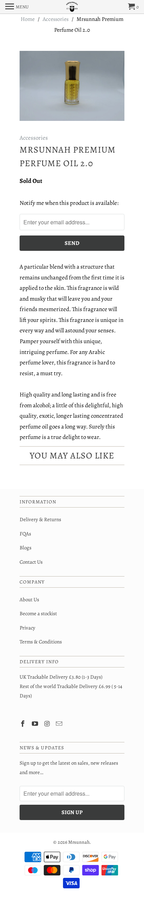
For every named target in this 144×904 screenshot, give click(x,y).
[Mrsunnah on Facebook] (23, 724)
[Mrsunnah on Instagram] (48, 724)
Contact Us (31, 561)
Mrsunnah (78, 842)
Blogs (25, 547)
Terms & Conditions (41, 641)
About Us (29, 599)
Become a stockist (38, 613)
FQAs (25, 533)
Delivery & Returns (40, 519)
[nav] (17, 7)
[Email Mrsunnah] (60, 724)
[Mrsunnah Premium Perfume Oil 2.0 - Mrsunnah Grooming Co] (72, 86)
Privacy (27, 627)
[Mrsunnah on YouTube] (35, 724)
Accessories (34, 138)
